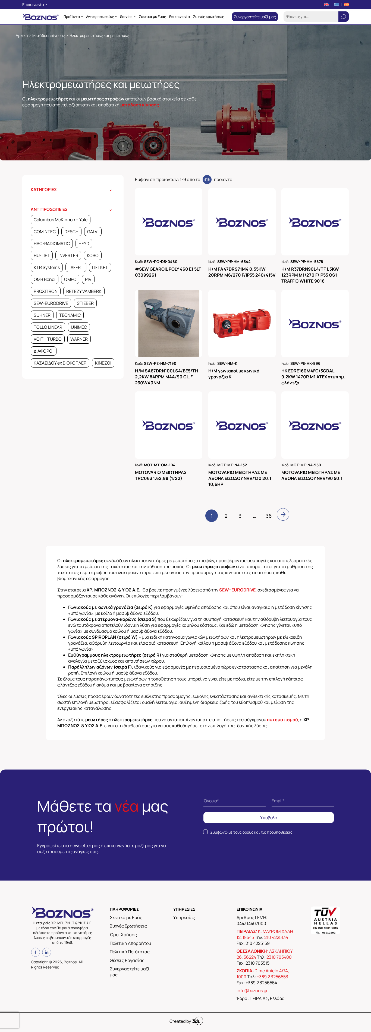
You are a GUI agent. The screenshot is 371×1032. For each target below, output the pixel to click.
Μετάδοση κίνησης (48, 35)
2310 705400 (279, 957)
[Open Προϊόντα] (82, 16)
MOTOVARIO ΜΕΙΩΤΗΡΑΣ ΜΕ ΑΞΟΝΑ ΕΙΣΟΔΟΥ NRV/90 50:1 (311, 475)
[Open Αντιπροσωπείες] (116, 16)
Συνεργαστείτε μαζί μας (130, 972)
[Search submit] (343, 16)
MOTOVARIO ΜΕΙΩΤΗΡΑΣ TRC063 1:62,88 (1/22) (161, 475)
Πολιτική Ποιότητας (130, 952)
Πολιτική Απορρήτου (130, 943)
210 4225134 (276, 937)
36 (269, 515)
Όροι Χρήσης (123, 935)
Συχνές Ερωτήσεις (128, 926)
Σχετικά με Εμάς (126, 917)
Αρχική (22, 35)
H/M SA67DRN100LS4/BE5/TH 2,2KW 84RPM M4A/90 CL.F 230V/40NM (166, 377)
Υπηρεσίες (184, 917)
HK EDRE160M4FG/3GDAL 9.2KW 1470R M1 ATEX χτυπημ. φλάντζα (313, 377)
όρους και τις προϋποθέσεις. (268, 832)
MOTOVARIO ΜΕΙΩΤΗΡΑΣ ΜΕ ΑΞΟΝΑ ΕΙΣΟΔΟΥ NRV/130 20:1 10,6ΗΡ (239, 478)
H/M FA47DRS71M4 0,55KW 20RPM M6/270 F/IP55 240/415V (241, 272)
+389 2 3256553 (272, 977)
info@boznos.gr (252, 990)
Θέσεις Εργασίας (127, 960)
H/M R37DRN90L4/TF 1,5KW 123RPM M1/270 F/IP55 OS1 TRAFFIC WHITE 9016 (310, 275)
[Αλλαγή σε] (326, 4)
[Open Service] (135, 16)
